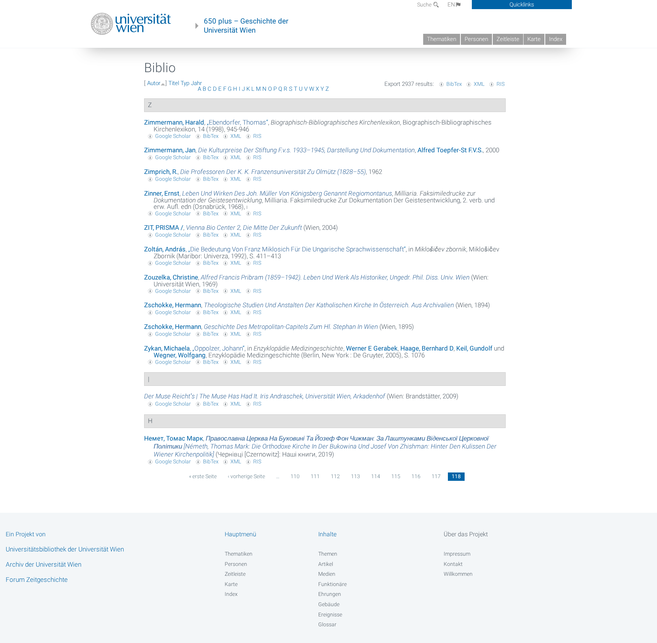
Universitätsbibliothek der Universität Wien (65, 549)
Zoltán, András (165, 249)
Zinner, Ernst (161, 193)
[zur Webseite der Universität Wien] (131, 24)
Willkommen (458, 574)
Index (555, 39)
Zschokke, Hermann (172, 305)
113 (355, 476)
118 (456, 476)
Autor (153, 83)
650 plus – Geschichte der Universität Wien (246, 26)
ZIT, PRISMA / (163, 227)
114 (375, 476)
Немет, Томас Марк (173, 438)
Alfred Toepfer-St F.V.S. (450, 150)
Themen (327, 554)
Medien (326, 574)
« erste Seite (203, 476)
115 (395, 476)
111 (315, 476)
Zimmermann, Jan (169, 150)
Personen (476, 39)
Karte (534, 39)
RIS (501, 84)
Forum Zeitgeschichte (37, 579)
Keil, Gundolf (474, 348)
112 (335, 476)
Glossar (327, 624)
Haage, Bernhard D (427, 348)
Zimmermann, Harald (174, 122)
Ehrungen (329, 594)
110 (295, 476)
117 (436, 476)
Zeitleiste (508, 39)
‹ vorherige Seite (246, 476)
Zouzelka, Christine (171, 277)
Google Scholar (173, 136)
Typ (185, 83)
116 (416, 476)
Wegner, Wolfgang (180, 355)
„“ (237, 122)
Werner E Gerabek (372, 348)
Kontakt (453, 564)
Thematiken (441, 39)
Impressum (457, 554)
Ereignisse (330, 614)
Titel (173, 83)
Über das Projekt (466, 534)
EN (451, 4)
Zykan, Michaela (167, 348)
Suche (425, 5)
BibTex (454, 84)
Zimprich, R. (161, 171)
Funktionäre (332, 584)
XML (479, 84)
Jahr (196, 83)
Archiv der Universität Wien (43, 564)
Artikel (325, 564)
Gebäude (329, 604)
